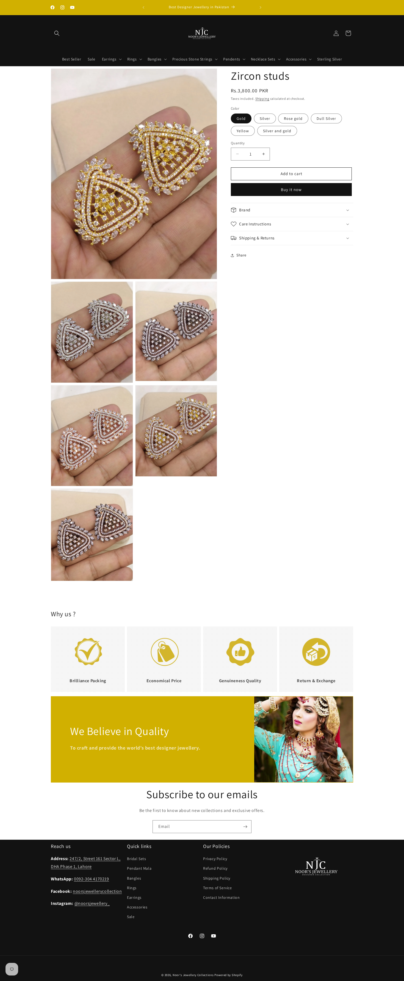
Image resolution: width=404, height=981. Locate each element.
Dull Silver (326, 118)
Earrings (134, 897)
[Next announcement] (260, 7)
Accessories (137, 907)
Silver (265, 118)
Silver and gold (277, 130)
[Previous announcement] (143, 7)
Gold (241, 118)
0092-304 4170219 (91, 879)
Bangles (134, 878)
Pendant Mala (139, 868)
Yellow (243, 130)
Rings (132, 887)
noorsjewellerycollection (97, 891)
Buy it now (291, 189)
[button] (57, 33)
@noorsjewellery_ (92, 903)
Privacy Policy (215, 858)
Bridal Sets (136, 858)
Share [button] (241, 255)
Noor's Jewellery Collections (193, 975)
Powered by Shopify (228, 975)
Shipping (262, 98)
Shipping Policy (216, 878)
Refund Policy (215, 868)
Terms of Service (217, 887)
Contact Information (221, 897)
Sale (130, 916)
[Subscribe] (245, 826)
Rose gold (293, 118)
